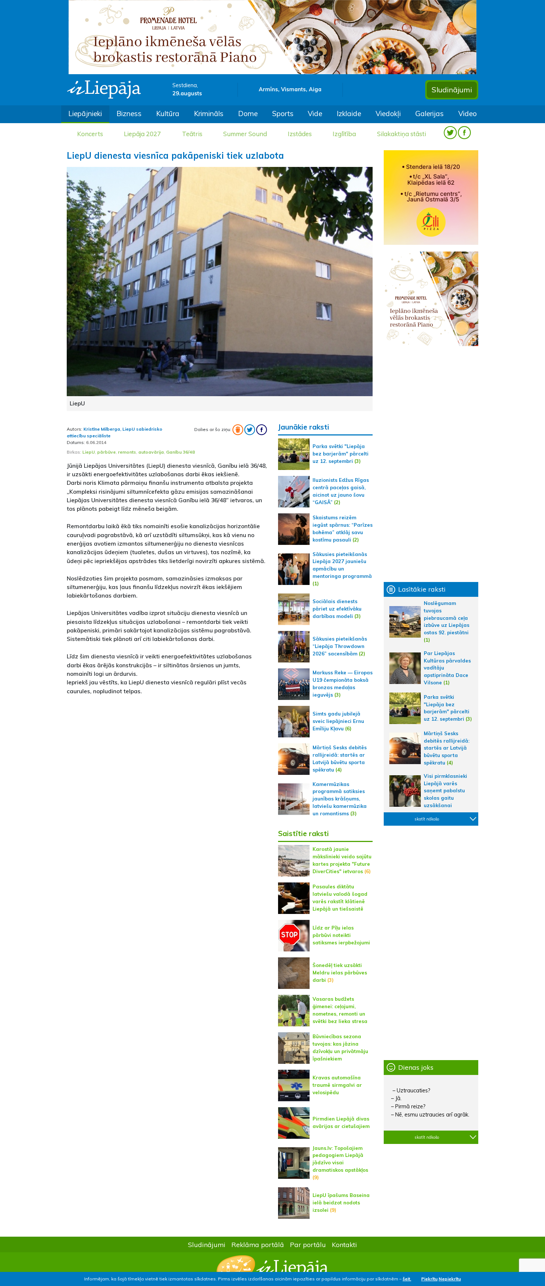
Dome (248, 113)
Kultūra (167, 113)
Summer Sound (245, 134)
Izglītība (344, 134)
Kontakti (344, 1244)
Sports (283, 113)
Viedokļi (388, 113)
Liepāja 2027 (142, 134)
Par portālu (308, 1244)
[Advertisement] (167, 753)
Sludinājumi (452, 89)
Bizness (129, 113)
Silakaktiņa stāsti (401, 134)
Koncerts (90, 134)
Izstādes (300, 134)
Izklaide (349, 113)
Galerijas (429, 113)
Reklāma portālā (257, 1244)
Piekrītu (429, 1279)
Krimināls (209, 113)
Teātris (192, 134)
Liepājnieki (85, 113)
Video (467, 113)
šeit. (407, 1279)
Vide (315, 113)
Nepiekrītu (450, 1279)
